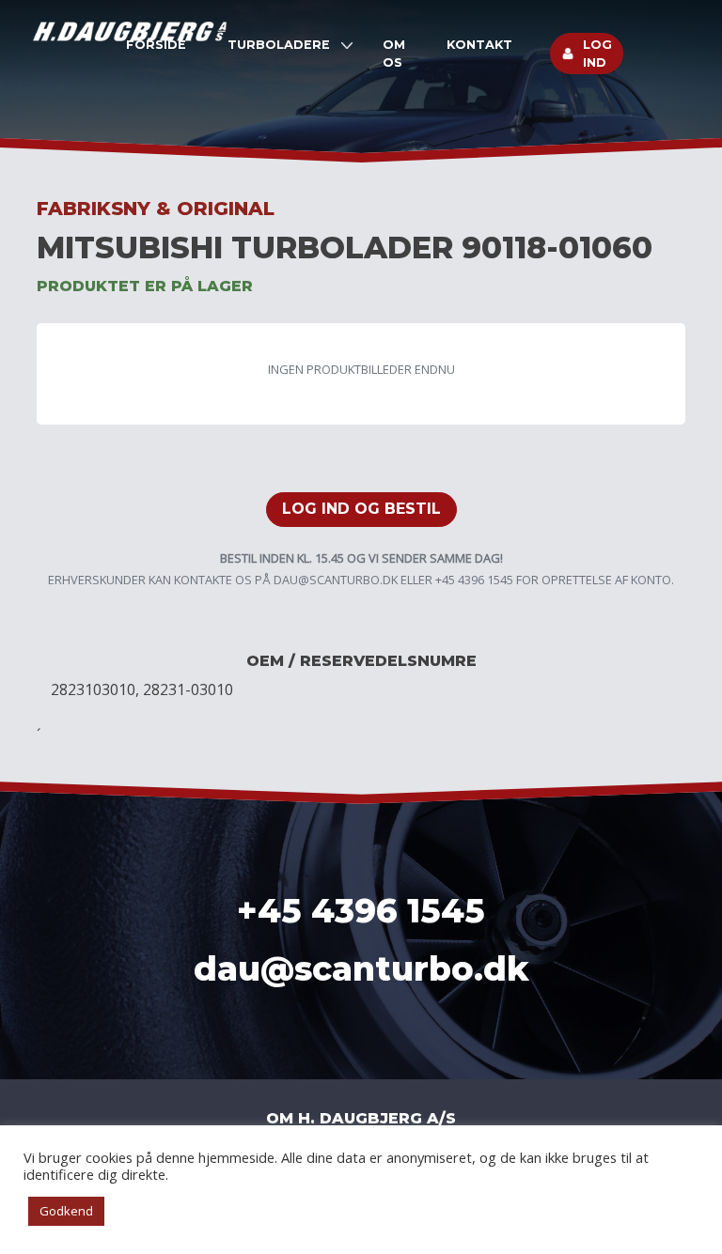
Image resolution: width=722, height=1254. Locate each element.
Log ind (597, 54)
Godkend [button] (66, 1210)
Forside (156, 45)
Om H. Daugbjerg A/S (361, 1118)
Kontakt (479, 45)
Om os (394, 54)
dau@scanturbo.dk (336, 579)
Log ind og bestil (361, 509)
